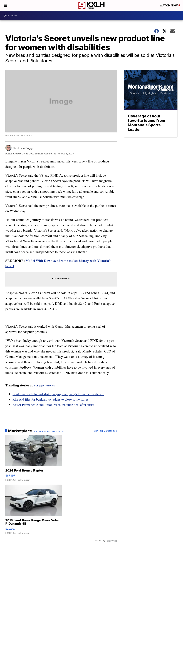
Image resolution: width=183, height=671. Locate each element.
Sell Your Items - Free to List (48, 431)
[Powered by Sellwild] (112, 540)
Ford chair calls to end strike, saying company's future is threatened (58, 394)
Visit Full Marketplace (105, 431)
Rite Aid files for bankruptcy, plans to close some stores (50, 399)
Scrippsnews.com (46, 385)
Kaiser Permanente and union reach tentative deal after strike (53, 404)
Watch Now (169, 5)
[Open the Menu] (5, 5)
